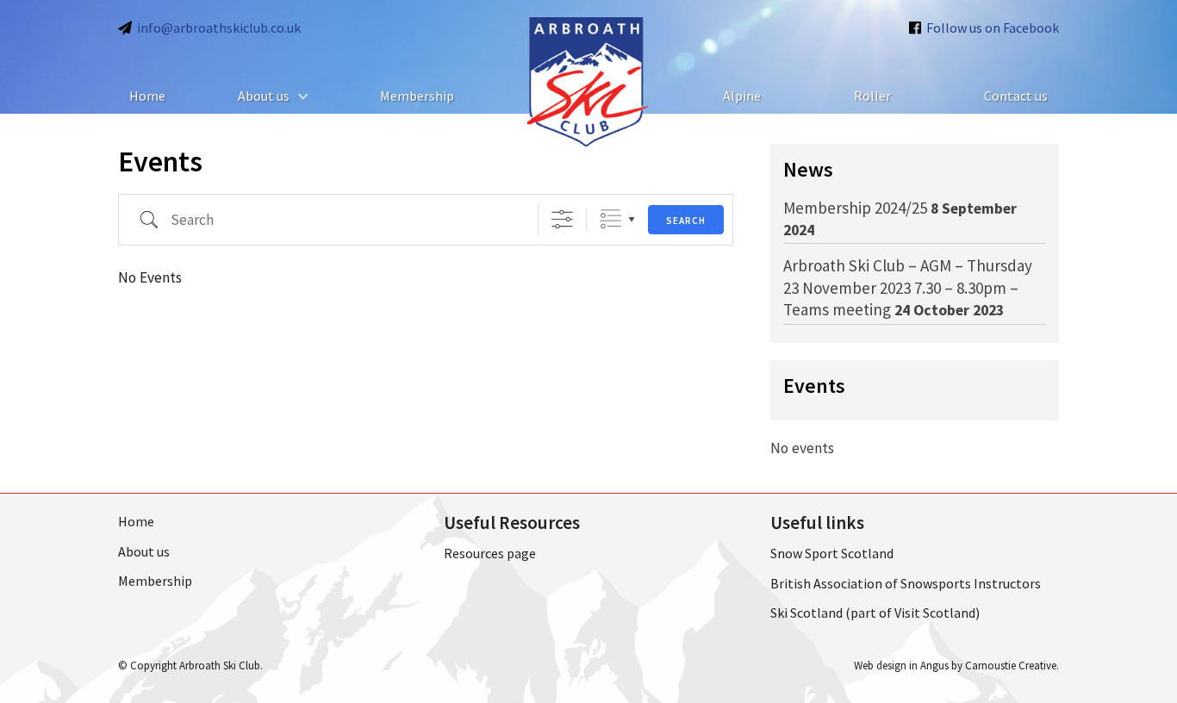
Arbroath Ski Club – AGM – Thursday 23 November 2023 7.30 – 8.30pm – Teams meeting (907, 287)
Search (686, 221)
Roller (872, 95)
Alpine (742, 95)
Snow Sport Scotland (832, 553)
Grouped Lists (610, 219)
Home (147, 95)
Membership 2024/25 (855, 207)
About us (264, 95)
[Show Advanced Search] (562, 219)
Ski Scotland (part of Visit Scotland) (875, 612)
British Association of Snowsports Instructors (905, 583)
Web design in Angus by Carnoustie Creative (955, 665)
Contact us (1016, 95)
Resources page (490, 553)
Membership (417, 95)
